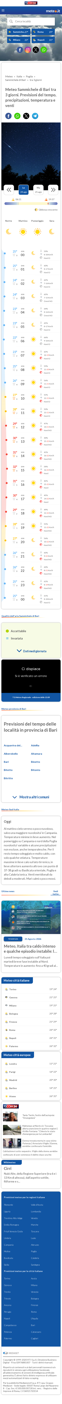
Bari (6, 761)
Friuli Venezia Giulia (13, 1231)
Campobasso (10, 1325)
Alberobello (11, 753)
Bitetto (8, 769)
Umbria (7, 1238)
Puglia (34, 1251)
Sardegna (35, 1264)
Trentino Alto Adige (13, 1218)
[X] (36, 50)
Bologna (35, 1298)
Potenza (8, 1331)
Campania (9, 1244)
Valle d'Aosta (37, 1204)
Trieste (7, 1298)
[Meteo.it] (53, 10)
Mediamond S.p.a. (27, 1383)
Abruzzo (35, 1244)
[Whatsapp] (17, 116)
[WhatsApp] (44, 50)
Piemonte (8, 1204)
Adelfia (35, 745)
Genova (8, 1285)
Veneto (34, 1218)
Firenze (34, 1305)
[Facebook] (20, 50)
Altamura (36, 753)
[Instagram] (28, 50)
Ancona (7, 1305)
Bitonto (35, 769)
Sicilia (6, 1264)
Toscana (35, 1231)
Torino (7, 1278)
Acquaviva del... (13, 745)
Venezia (34, 1291)
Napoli (7, 1318)
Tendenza (13, 939)
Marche (34, 1224)
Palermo (8, 1338)
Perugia (7, 1311)
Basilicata (8, 1258)
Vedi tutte (56, 892)
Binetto (35, 761)
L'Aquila (34, 1318)
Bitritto (8, 778)
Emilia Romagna (11, 1224)
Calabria (35, 1258)
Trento (7, 1291)
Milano (34, 1285)
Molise (7, 1251)
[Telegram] (35, 116)
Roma (34, 1311)
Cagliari (34, 1338)
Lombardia (36, 1211)
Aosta (34, 1278)
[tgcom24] (31, 3)
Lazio (33, 1238)
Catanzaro (36, 1331)
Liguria (7, 1211)
